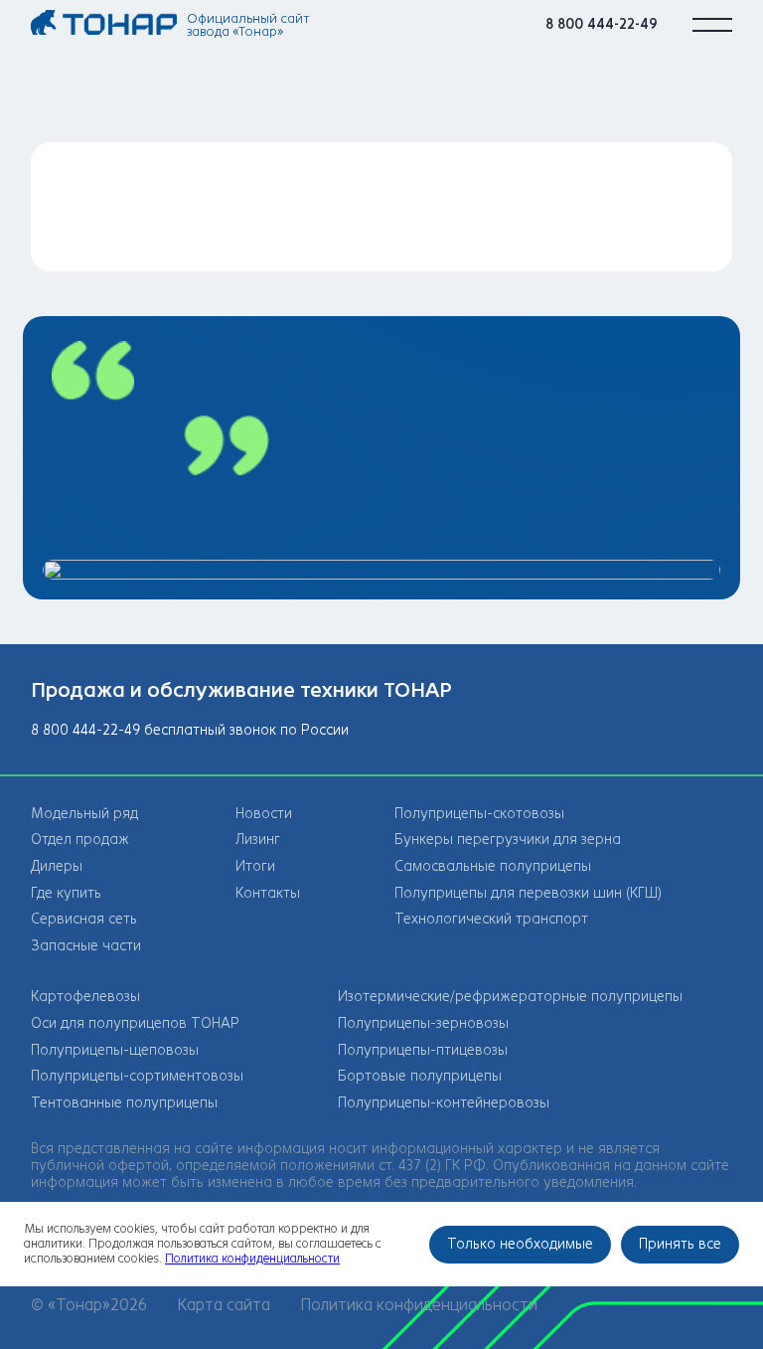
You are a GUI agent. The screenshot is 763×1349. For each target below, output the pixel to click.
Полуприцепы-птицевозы (423, 1050)
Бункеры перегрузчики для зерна (507, 839)
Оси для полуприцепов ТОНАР (135, 1023)
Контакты (267, 893)
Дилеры (56, 866)
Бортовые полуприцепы (420, 1076)
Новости (263, 813)
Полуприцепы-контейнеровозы (443, 1103)
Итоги (255, 866)
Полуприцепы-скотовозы (479, 813)
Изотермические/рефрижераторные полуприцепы (510, 996)
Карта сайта (223, 1304)
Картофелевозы (85, 996)
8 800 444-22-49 (601, 24)
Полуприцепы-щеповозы (115, 1050)
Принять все (680, 1244)
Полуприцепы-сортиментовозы (137, 1076)
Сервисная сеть (84, 919)
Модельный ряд (84, 813)
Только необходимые (520, 1244)
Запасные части (86, 945)
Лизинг (257, 839)
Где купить (66, 893)
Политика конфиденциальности (418, 1304)
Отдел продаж (80, 839)
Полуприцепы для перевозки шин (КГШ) (528, 893)
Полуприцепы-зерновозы (423, 1023)
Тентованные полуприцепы (124, 1103)
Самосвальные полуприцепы (492, 866)
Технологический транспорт (491, 919)
